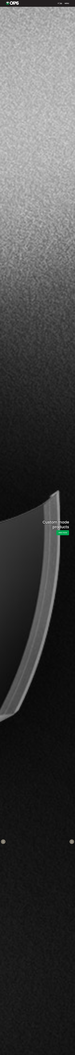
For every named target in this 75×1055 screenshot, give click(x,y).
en (61, 3)
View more (62, 532)
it (58, 3)
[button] (3, 841)
